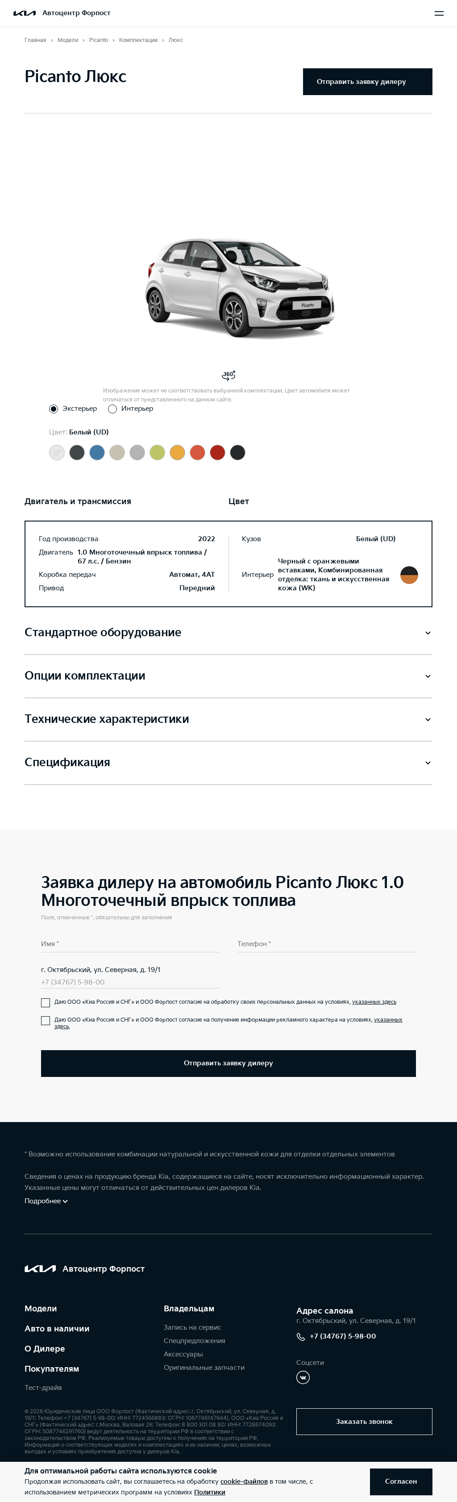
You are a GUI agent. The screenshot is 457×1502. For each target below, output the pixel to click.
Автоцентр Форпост (76, 13)
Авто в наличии (57, 1329)
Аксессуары (183, 1354)
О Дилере (45, 1349)
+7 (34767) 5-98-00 (72, 982)
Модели (41, 1309)
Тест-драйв (43, 1388)
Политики (209, 1492)
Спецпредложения (194, 1341)
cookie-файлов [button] (244, 1481)
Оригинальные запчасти (204, 1368)
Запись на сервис (192, 1327)
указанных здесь (374, 1002)
